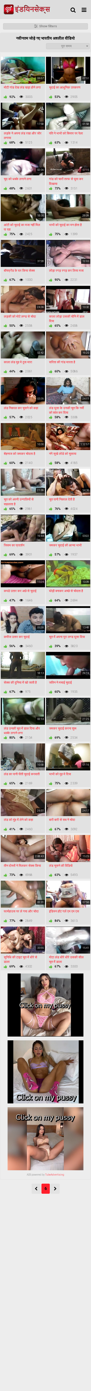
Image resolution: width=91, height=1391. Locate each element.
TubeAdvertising (54, 1174)
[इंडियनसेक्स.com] (28, 9)
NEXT (55, 1189)
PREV (36, 1189)
